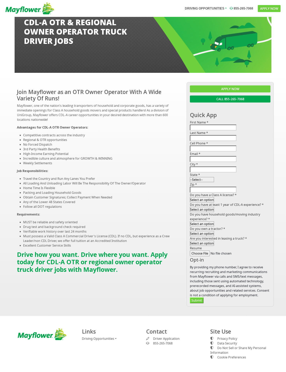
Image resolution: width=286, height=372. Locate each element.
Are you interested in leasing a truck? (218, 238)
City (194, 164)
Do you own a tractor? (207, 229)
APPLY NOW (269, 8)
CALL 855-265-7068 (230, 99)
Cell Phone (199, 143)
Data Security (227, 343)
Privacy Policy (227, 338)
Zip (193, 184)
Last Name (199, 133)
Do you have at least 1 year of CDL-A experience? (227, 205)
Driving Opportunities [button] (204, 8)
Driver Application (166, 338)
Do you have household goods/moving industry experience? (225, 216)
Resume (196, 248)
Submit (196, 300)
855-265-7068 (243, 8)
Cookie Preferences (231, 357)
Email (195, 154)
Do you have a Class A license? (213, 195)
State (195, 175)
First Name (199, 122)
